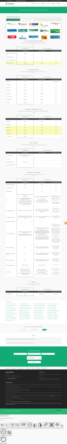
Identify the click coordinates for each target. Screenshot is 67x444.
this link (29, 390)
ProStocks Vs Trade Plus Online (26, 317)
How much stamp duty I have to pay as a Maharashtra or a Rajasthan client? (21, 342)
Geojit (44, 32)
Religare (33, 31)
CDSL (20, 401)
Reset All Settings (3, 443)
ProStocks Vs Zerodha (52, 308)
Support (58, 3)
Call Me (37, 0)
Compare (44, 329)
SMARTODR (17, 401)
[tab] (33, 17)
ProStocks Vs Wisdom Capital (12, 317)
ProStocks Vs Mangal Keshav (11, 318)
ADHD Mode (30, 427)
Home (32, 3)
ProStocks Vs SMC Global (39, 312)
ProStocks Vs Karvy (10, 315)
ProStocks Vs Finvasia (10, 320)
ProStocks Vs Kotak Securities (40, 307)
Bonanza (22, 40)
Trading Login (54, 0)
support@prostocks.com (12, 378)
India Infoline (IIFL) (33, 26)
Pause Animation (3, 435)
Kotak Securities (12, 39)
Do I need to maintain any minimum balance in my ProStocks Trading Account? (21, 339)
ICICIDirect (12, 25)
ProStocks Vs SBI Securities (11, 310)
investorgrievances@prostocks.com (26, 401)
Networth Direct (55, 33)
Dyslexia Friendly (23, 424)
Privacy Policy (7, 403)
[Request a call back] (66, 223)
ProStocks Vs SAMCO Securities (40, 317)
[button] (6, 54)
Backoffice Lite (59, 0)
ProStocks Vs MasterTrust (25, 318)
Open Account (42, 0)
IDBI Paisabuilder (23, 32)
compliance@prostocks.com (15, 397)
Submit (34, 362)
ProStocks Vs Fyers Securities (54, 317)
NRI (35, 3)
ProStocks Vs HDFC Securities (12, 305)
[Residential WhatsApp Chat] (58, 412)
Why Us (48, 3)
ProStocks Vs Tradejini (52, 312)
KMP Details (40, 403)
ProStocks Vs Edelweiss (39, 313)
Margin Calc (47, 0)
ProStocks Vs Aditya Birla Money (26, 308)
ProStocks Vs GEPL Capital (39, 318)
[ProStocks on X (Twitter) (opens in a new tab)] (56, 412)
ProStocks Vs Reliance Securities (26, 305)
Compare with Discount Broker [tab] (27, 19)
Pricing (43, 3)
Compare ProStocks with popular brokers (13, 16)
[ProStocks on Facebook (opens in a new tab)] (55, 412)
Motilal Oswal (44, 27)
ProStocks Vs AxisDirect (53, 313)
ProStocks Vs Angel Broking (11, 308)
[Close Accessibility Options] (3, 420)
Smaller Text (7, 426)
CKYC (52, 403)
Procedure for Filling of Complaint (46, 403)
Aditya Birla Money (44, 40)
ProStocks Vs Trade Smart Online (54, 310)
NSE (11, 401)
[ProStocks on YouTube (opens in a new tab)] (59, 412)
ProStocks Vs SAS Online (11, 312)
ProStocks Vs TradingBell (53, 318)
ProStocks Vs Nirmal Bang (25, 315)
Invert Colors (40, 427)
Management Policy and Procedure (17, 403)
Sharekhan (23, 26)
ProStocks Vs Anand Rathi (25, 313)
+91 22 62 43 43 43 (9, 0)
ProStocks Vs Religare (52, 305)
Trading (53, 3)
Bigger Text (2, 425)
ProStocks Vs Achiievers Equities (12, 313)
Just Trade (55, 39)
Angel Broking (33, 38)
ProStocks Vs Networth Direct (26, 307)
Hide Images (9, 435)
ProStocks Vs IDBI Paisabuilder (40, 305)
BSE (12, 401)
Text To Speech (57, 427)
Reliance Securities (12, 32)
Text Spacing (12, 426)
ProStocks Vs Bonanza (52, 307)
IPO (49, 0)
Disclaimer (11, 403)
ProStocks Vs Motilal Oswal (53, 303)
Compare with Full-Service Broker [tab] (13, 19)
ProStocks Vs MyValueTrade (25, 312)
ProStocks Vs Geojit (10, 307)
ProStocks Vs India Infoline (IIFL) (40, 303)
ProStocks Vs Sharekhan (25, 303)
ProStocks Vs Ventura (24, 310)
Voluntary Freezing (55, 403)
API (39, 3)
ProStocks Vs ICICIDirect (11, 303)
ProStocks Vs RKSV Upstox (39, 310)
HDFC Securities (55, 25)
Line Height (18, 427)
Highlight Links (45, 427)
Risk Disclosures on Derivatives (34, 403)
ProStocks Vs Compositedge (53, 315)
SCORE (22, 398)
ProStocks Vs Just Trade (39, 308)
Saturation (35, 427)
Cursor (62, 427)
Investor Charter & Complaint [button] (26, 403)
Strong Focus (51, 427)
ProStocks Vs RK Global (39, 315)
